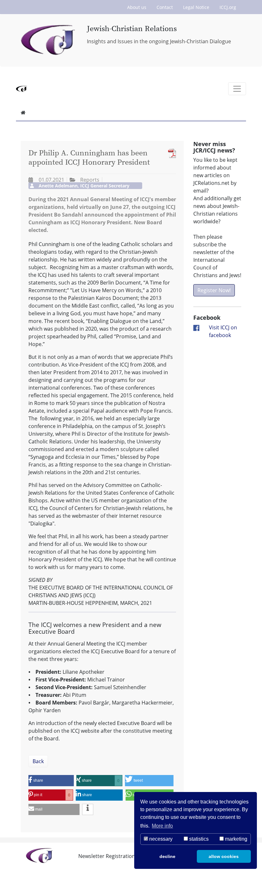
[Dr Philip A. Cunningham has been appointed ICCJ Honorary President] (170, 153)
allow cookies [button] (224, 856)
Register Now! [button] (214, 290)
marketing (235, 839)
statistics (198, 839)
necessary (160, 839)
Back (38, 761)
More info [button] (162, 826)
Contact (165, 7)
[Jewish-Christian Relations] (49, 40)
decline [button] (167, 856)
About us (136, 7)
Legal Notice (196, 7)
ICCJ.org (228, 7)
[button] (51, 780)
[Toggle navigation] (237, 88)
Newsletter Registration (106, 856)
